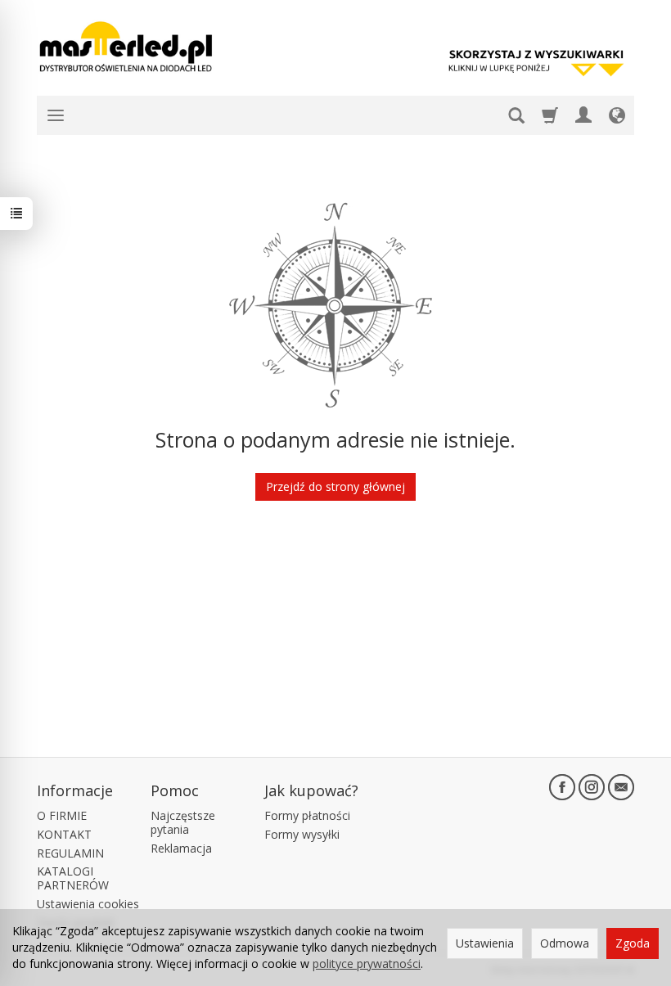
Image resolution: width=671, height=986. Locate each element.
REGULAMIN (70, 853)
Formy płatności (307, 815)
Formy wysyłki (302, 834)
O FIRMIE (62, 815)
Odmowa (564, 943)
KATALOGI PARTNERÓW (73, 878)
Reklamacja (181, 848)
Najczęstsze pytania (183, 822)
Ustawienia (485, 943)
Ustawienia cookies (88, 904)
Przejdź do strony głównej (335, 486)
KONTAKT (64, 834)
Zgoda (632, 943)
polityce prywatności (367, 963)
